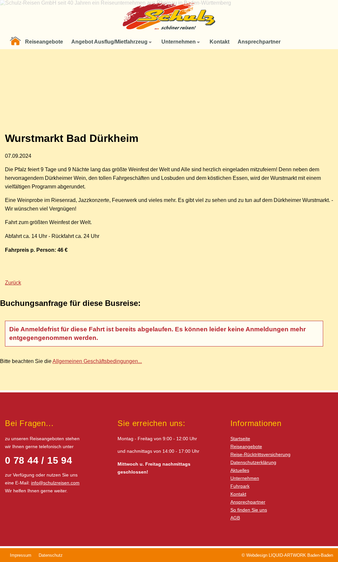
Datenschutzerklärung (253, 462)
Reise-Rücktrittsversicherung (260, 454)
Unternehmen (244, 478)
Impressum (20, 555)
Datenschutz (51, 555)
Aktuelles (239, 470)
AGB (235, 517)
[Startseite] (15, 42)
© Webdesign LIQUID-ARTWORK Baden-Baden (287, 555)
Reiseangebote (246, 446)
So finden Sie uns (248, 509)
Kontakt (238, 494)
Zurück (13, 282)
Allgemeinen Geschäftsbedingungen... (97, 361)
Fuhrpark (240, 486)
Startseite (240, 438)
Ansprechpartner (247, 502)
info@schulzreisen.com (55, 482)
